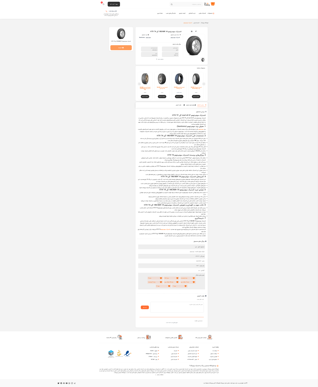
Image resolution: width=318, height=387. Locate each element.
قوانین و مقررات (213, 356)
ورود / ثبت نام (114, 4)
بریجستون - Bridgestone (151, 354)
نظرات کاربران (178, 105)
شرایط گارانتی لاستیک (192, 356)
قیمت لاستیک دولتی (192, 351)
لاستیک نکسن (174, 359)
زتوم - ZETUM (154, 359)
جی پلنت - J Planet (152, 356)
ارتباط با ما (215, 351)
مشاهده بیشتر (160, 375)
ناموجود (120, 48)
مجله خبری (160, 13)
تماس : (192, 359)
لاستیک (175, 351)
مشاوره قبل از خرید (213, 359)
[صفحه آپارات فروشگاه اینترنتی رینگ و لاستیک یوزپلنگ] (64, 383)
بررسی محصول (200, 105)
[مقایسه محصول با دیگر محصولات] (191, 31)
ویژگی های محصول (190, 105)
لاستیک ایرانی (174, 354)
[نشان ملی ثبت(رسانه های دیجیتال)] (119, 354)
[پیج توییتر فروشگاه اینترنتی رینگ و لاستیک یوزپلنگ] (58, 383)
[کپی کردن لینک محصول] (195, 31)
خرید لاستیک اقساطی (192, 354)
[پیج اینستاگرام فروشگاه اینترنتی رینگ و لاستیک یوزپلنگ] (72, 383)
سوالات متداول (214, 354)
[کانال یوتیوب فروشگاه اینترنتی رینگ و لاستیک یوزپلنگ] (67, 383)
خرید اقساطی (192, 13)
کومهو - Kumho (153, 351)
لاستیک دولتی (202, 13)
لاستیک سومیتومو (165, 229)
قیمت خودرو (182, 13)
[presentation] (203, 83)
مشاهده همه (160, 59)
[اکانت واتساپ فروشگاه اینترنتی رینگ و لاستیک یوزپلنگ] (69, 383)
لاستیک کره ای (174, 356)
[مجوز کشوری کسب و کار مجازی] (111, 354)
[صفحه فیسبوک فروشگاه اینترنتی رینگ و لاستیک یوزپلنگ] (61, 383)
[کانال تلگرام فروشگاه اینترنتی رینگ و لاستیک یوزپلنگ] (75, 383)
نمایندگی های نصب (171, 13)
